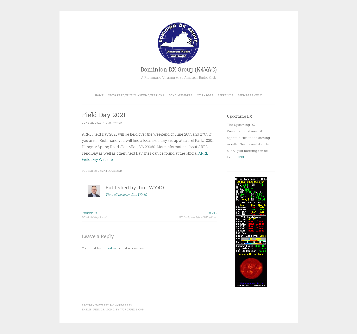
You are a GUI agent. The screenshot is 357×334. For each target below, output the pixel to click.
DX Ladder (205, 95)
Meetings (226, 95)
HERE (240, 157)
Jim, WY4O (114, 122)
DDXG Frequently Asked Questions (136, 95)
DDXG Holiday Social (94, 215)
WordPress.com (132, 309)
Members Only (250, 95)
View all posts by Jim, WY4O (126, 194)
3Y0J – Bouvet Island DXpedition (197, 215)
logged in (109, 248)
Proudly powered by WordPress (107, 305)
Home (99, 95)
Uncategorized (110, 170)
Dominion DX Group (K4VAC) (178, 69)
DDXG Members (181, 95)
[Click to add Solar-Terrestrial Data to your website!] (251, 286)
